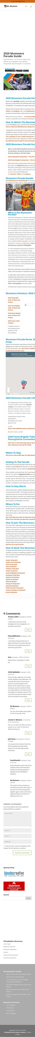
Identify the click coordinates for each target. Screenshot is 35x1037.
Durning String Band (12, 586)
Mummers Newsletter (10, 949)
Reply (28, 630)
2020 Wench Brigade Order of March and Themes (14, 315)
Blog (24, 59)
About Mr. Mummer (9, 946)
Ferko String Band (11, 564)
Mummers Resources (10, 958)
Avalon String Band (12, 560)
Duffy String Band (11, 581)
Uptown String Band (12, 579)
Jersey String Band (11, 592)
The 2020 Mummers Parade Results (16, 180)
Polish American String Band (14, 588)
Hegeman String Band (12, 577)
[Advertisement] (17, 32)
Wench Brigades (17, 63)
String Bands (7, 63)
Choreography (16, 283)
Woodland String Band (13, 575)
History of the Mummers (11, 955)
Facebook (13, 174)
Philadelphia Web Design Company (15, 1032)
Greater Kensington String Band (15, 590)
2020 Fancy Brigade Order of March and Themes (14, 308)
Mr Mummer (9, 59)
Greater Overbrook (12, 571)
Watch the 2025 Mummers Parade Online (18, 974)
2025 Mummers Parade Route (15, 977)
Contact (6, 952)
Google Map (31, 469)
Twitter (8, 111)
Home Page (7, 944)
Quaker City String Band (13, 562)
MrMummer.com (22, 165)
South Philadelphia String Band (15, 573)
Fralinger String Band (12, 569)
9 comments (27, 63)
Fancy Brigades (13, 61)
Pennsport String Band (13, 584)
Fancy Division (23, 61)
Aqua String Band (11, 566)
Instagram (16, 111)
